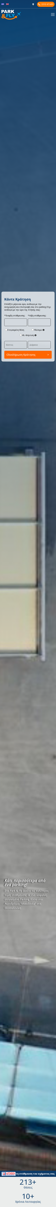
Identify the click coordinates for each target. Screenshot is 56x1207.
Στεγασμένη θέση (15, 330)
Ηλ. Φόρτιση (28, 335)
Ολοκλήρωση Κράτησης (21, 354)
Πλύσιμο (38, 330)
